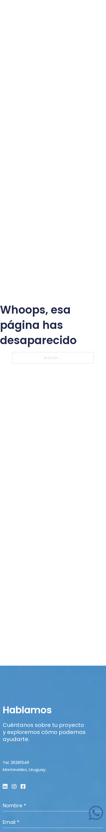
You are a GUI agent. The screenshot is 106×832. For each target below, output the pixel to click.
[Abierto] (97, 12)
